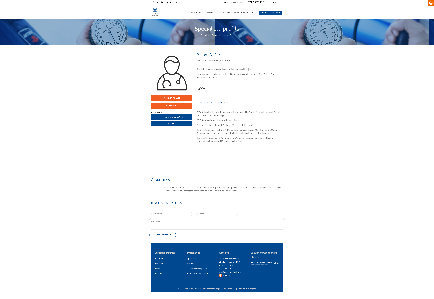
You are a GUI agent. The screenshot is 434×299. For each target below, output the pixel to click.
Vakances (159, 268)
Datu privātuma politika (197, 273)
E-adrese (226, 275)
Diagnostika (195, 13)
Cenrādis (191, 264)
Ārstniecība (207, 13)
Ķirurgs (200, 60)
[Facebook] (153, 2)
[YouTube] (162, 2)
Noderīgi (245, 13)
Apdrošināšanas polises (197, 268)
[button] (431, 3)
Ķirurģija (171, 124)
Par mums (235, 13)
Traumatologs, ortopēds (222, 35)
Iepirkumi (159, 264)
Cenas (227, 13)
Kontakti (254, 13)
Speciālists (205, 35)
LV (171, 2)
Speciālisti (219, 13)
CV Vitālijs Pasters (205, 102)
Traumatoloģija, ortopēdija (172, 117)
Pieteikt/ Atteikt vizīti (271, 13)
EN (176, 2)
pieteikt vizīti (172, 106)
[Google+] (157, 2)
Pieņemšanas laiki (172, 98)
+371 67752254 (256, 2)
